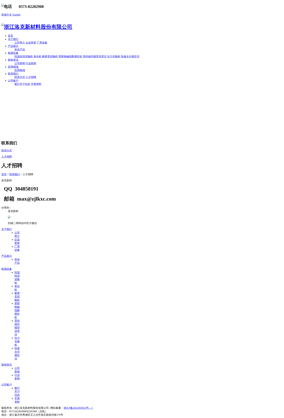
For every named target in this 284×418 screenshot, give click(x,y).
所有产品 (19, 49)
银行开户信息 (22, 84)
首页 (10, 35)
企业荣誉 (31, 42)
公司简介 (19, 42)
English (16, 14)
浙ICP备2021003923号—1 (78, 408)
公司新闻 (19, 63)
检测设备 (13, 53)
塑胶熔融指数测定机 (70, 56)
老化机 (37, 56)
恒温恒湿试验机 (23, 56)
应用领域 (13, 66)
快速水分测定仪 (130, 56)
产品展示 (13, 46)
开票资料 (36, 84)
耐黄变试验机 (50, 56)
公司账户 (13, 80)
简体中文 (6, 14)
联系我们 (13, 73)
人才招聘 (31, 77)
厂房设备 (42, 42)
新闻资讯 (13, 59)
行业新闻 (31, 63)
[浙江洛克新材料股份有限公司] (36, 27)
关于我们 (13, 39)
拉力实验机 (113, 56)
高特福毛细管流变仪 (94, 56)
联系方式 (19, 77)
